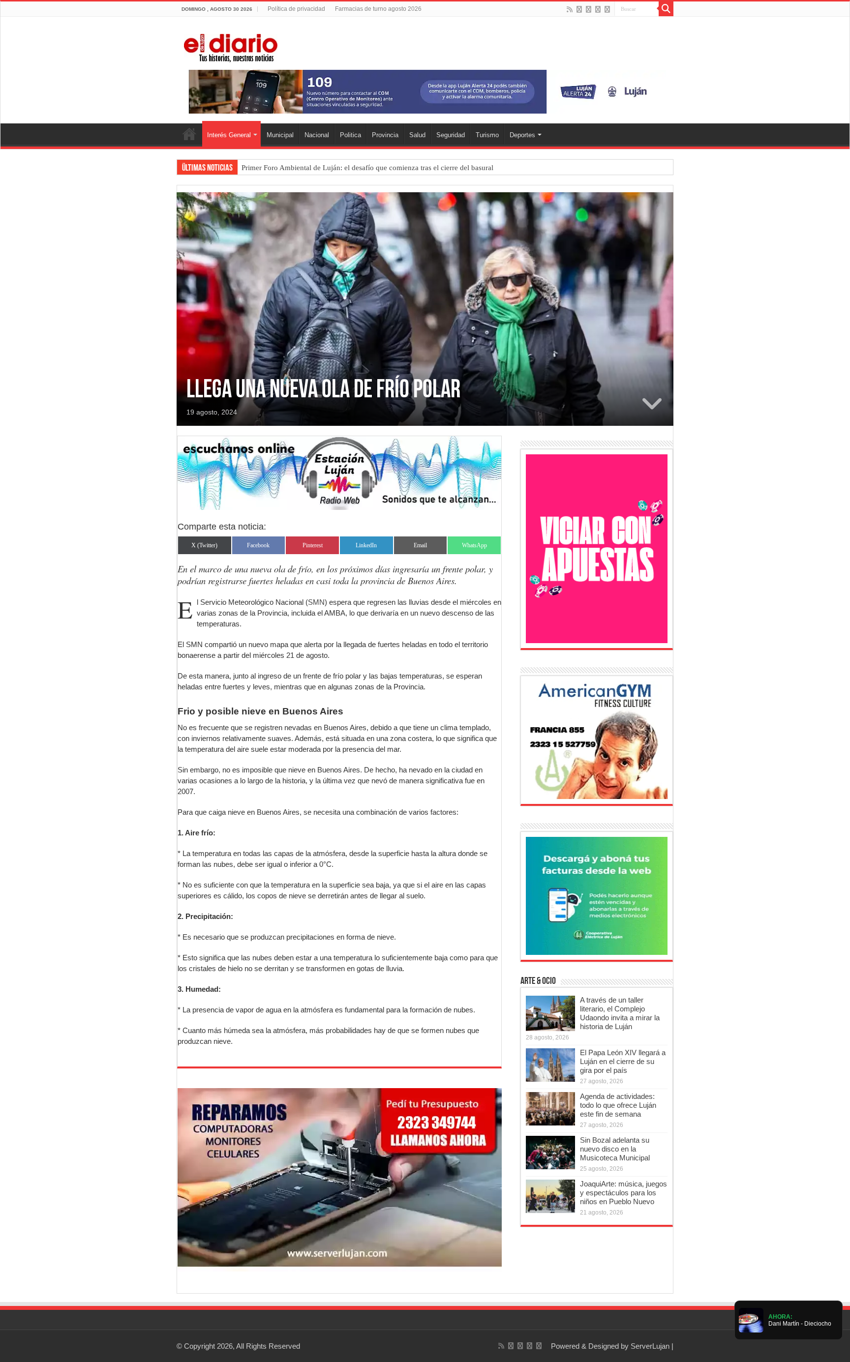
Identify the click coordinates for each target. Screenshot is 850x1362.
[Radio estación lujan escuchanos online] (339, 472)
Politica (350, 135)
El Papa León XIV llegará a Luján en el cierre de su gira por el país (623, 1061)
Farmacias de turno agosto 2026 (378, 8)
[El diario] (230, 46)
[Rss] (570, 9)
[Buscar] (666, 8)
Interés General (229, 135)
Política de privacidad (296, 8)
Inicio (189, 133)
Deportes (522, 135)
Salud (417, 135)
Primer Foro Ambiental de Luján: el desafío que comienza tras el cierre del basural (367, 168)
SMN (316, 602)
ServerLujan (650, 1346)
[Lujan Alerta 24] (425, 91)
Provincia (385, 135)
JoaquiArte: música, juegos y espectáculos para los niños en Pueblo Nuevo (623, 1193)
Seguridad (450, 135)
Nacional (316, 135)
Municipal (280, 135)
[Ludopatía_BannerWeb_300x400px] (597, 548)
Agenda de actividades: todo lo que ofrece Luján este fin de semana (618, 1105)
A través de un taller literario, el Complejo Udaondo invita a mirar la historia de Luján (620, 1013)
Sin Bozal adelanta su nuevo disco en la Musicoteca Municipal (615, 1149)
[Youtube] (598, 9)
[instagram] (607, 9)
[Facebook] (579, 9)
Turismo (487, 135)
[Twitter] (588, 9)
